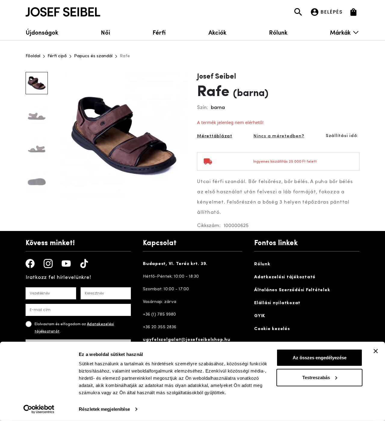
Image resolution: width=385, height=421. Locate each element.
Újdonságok (42, 32)
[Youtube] (66, 263)
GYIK (259, 316)
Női (105, 32)
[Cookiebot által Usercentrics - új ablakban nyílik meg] (39, 409)
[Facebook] (30, 263)
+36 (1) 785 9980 (159, 314)
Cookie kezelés (272, 329)
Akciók (217, 32)
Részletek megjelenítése (104, 409)
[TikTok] (84, 263)
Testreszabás (316, 377)
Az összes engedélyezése (319, 357)
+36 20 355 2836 (159, 327)
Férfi (159, 32)
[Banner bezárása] (376, 351)
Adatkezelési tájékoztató (285, 277)
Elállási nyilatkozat (277, 303)
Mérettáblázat (214, 136)
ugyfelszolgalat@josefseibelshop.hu (186, 340)
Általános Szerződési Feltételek (292, 290)
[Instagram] (48, 263)
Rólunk (278, 32)
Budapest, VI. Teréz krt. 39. (175, 264)
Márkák (340, 32)
